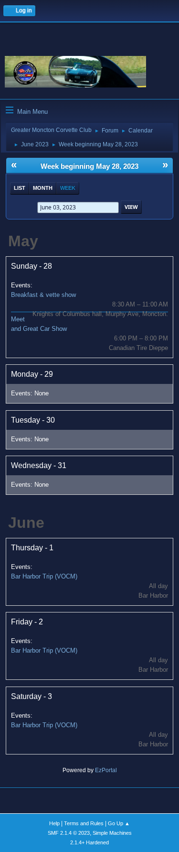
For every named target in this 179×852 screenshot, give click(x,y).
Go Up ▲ (119, 823)
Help (54, 823)
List (19, 188)
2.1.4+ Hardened (89, 842)
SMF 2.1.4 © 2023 (69, 833)
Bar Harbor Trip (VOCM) (44, 576)
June (26, 522)
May (23, 241)
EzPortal (106, 770)
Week (67, 188)
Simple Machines (112, 833)
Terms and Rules (84, 823)
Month (43, 188)
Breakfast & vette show (43, 294)
